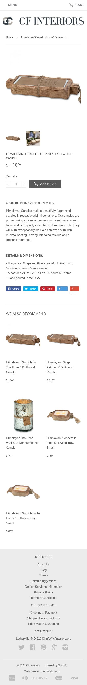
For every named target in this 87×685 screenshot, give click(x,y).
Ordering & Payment (43, 612)
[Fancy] (62, 288)
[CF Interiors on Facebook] (33, 648)
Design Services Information (43, 586)
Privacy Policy (43, 592)
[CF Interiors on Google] (54, 648)
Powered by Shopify (55, 665)
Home (9, 37)
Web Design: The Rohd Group (41, 671)
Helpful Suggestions (43, 581)
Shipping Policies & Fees (43, 618)
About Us (43, 564)
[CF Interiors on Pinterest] (43, 648)
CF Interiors (33, 665)
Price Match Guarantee (43, 623)
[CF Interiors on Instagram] (65, 648)
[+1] (74, 288)
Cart (79, 5)
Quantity (11, 176)
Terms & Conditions (43, 597)
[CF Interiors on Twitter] (22, 648)
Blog (44, 570)
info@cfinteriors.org (58, 638)
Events (43, 575)
